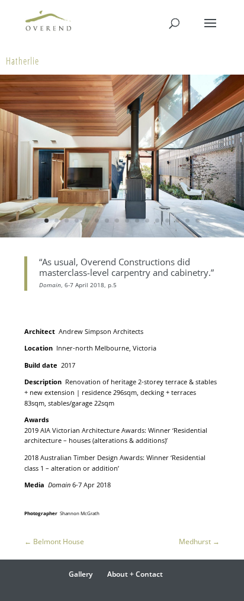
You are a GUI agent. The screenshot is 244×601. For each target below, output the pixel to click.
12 (157, 220)
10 (137, 220)
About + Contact (135, 574)
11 (147, 220)
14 (177, 220)
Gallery (80, 574)
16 (197, 220)
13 (167, 220)
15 (187, 220)
